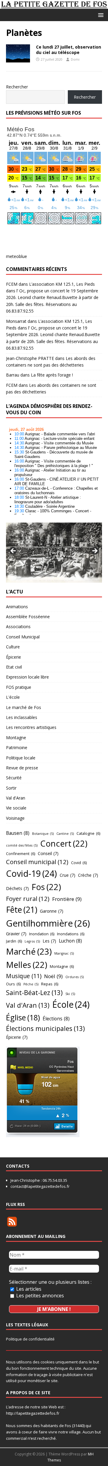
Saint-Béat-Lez (34, 992)
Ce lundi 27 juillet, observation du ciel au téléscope (68, 49)
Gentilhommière (48, 923)
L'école (13, 697)
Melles (26, 964)
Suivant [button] (94, 551)
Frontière (67, 898)
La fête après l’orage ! (52, 375)
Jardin (14, 941)
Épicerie (13, 657)
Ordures (74, 977)
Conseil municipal (37, 861)
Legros (32, 941)
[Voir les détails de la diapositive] (54, 552)
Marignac (64, 953)
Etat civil (14, 667)
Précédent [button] (13, 551)
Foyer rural (28, 898)
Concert (63, 843)
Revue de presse (22, 768)
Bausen (17, 833)
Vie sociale (16, 808)
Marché (29, 951)
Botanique (43, 834)
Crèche (88, 875)
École (71, 1004)
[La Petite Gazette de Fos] (54, 5)
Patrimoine (16, 747)
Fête (21, 909)
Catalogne (88, 833)
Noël (53, 976)
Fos (46, 886)
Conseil (48, 853)
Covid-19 (31, 873)
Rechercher (17, 87)
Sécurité (14, 778)
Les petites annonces (39, 1295)
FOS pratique (18, 687)
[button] (99, 14)
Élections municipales (45, 1028)
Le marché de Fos (23, 707)
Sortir (11, 788)
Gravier (16, 934)
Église (23, 1017)
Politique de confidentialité (30, 1339)
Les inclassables (21, 717)
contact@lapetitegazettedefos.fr (40, 1186)
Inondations (70, 934)
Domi (75, 59)
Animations (17, 606)
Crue (67, 875)
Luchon (70, 940)
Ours (13, 984)
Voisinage (15, 818)
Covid (79, 862)
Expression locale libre (27, 677)
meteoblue (16, 256)
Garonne (51, 911)
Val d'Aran (15, 798)
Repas (49, 984)
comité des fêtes (22, 845)
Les (49, 941)
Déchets (17, 888)
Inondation (41, 934)
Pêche (30, 984)
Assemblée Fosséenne (28, 616)
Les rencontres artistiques (31, 727)
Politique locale (20, 758)
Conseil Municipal (23, 637)
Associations (18, 626)
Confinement (20, 853)
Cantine (65, 834)
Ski (70, 994)
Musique (23, 976)
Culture (13, 647)
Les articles (28, 1289)
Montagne (16, 737)
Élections (56, 1018)
